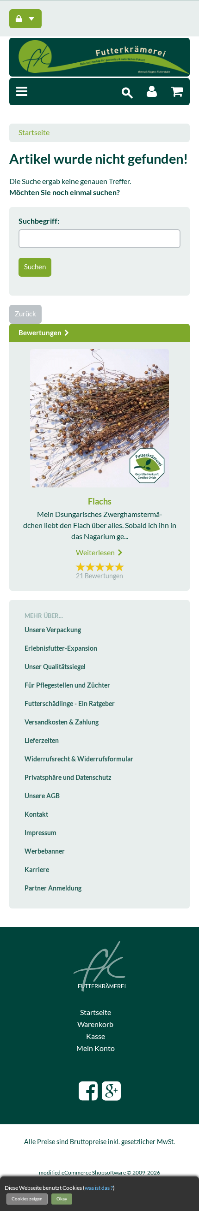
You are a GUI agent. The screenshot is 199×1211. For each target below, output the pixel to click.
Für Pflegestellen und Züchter (67, 685)
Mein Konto (95, 1048)
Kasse (95, 1036)
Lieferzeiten (42, 740)
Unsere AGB (42, 796)
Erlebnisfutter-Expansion (61, 648)
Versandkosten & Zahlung (62, 722)
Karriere (37, 869)
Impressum (40, 833)
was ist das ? (99, 1188)
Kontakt (36, 814)
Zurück (25, 314)
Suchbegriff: (39, 221)
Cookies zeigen (27, 1198)
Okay (61, 1198)
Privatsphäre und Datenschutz (68, 777)
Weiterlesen (96, 552)
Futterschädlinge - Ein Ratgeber (70, 703)
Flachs (100, 501)
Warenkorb (95, 1024)
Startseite (34, 132)
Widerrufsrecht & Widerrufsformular (79, 759)
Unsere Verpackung (53, 630)
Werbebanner (45, 851)
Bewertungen (41, 333)
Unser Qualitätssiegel (55, 667)
